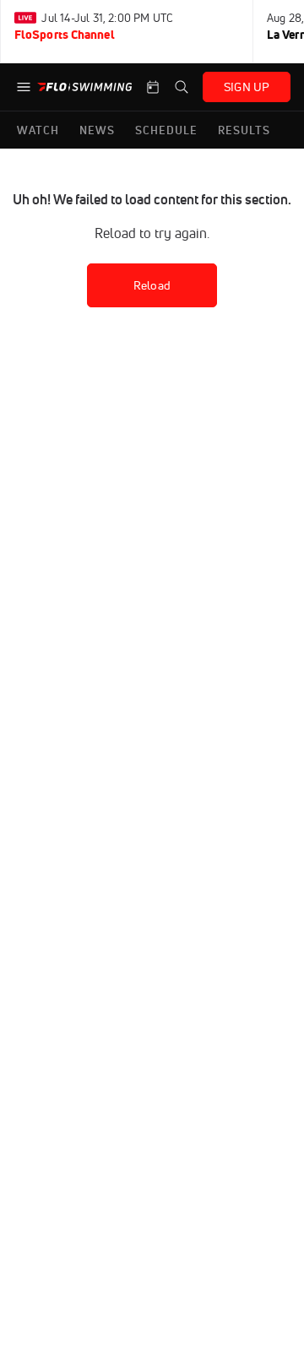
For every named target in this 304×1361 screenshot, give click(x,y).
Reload (152, 285)
